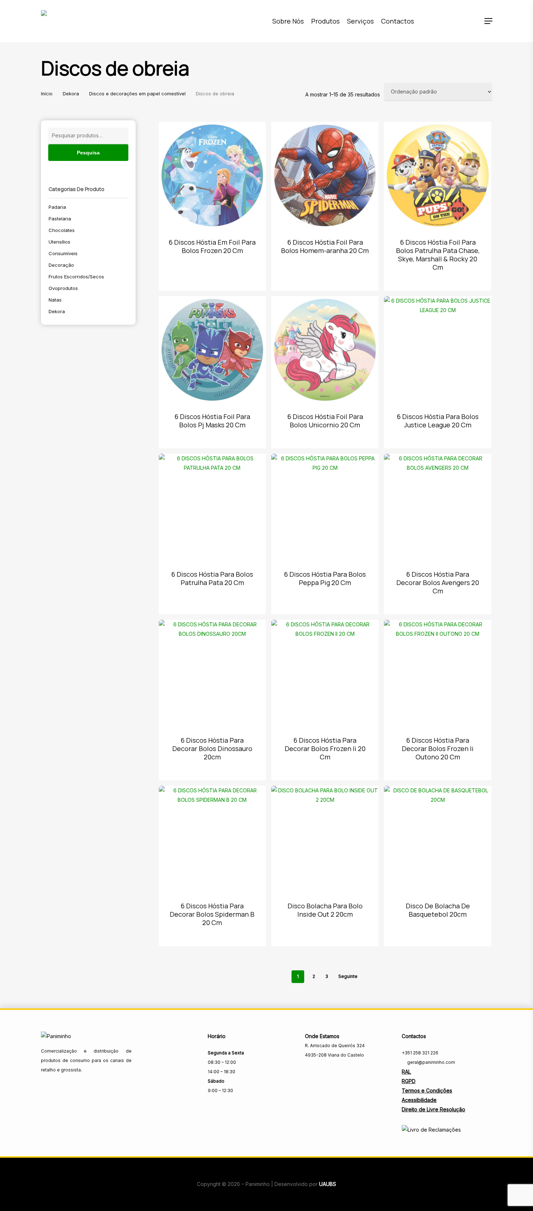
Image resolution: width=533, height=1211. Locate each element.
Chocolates (62, 230)
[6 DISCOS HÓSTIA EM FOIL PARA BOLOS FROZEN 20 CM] (212, 175)
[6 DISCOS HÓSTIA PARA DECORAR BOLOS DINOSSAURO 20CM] (212, 673)
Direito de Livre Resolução (433, 1109)
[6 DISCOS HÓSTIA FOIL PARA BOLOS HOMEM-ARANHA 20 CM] (325, 175)
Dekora (71, 93)
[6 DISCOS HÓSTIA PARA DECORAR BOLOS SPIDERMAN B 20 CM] (212, 839)
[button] (488, 21)
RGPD (409, 1081)
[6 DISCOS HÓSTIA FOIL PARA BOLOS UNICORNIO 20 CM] (325, 349)
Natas (55, 300)
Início (47, 93)
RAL (406, 1072)
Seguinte (348, 976)
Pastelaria (60, 218)
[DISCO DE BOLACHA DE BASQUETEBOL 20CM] (437, 839)
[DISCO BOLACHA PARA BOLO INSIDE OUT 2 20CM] (325, 839)
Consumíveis (63, 253)
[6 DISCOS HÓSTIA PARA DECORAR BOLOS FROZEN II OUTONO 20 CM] (437, 673)
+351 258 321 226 (420, 1053)
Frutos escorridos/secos (76, 276)
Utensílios (59, 242)
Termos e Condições (427, 1090)
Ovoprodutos (63, 288)
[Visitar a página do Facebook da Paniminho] (310, 1071)
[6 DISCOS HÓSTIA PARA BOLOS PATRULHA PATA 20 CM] (212, 507)
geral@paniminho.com (430, 1062)
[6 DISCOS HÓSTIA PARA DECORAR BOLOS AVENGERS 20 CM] (437, 507)
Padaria (57, 207)
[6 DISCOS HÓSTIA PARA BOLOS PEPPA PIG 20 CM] (325, 507)
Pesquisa (88, 152)
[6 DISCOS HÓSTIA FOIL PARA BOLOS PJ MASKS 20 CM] (212, 349)
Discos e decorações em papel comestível (137, 93)
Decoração (61, 265)
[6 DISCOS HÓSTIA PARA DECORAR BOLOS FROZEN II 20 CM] (325, 673)
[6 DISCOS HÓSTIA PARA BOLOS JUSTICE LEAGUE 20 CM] (437, 349)
